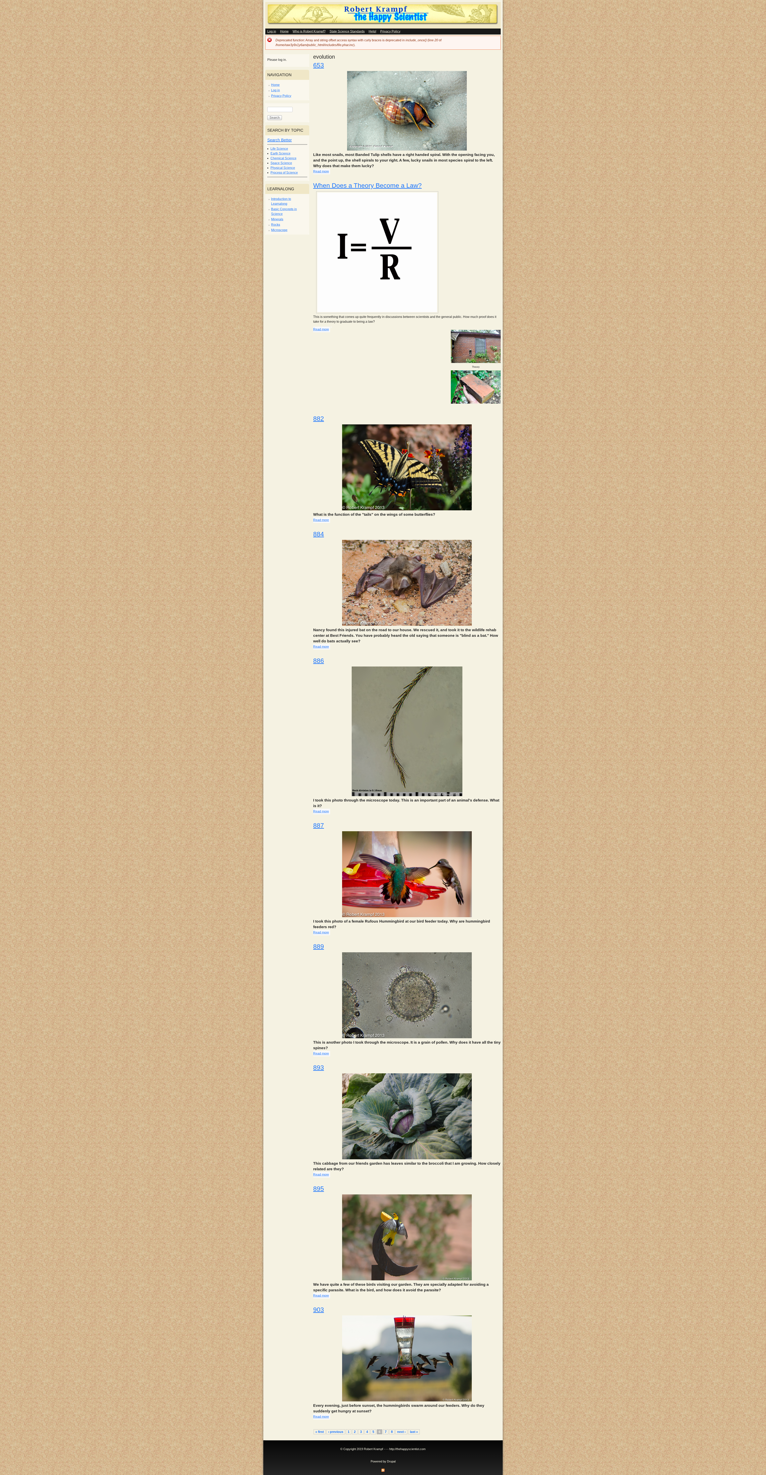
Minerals (277, 219)
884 (318, 534)
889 (318, 946)
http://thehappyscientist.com (407, 1449)
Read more (321, 171)
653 (318, 65)
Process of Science (284, 172)
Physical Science (282, 168)
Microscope (279, 230)
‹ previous (335, 1432)
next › (401, 1432)
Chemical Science (283, 158)
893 (318, 1067)
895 (318, 1188)
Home (284, 31)
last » (414, 1432)
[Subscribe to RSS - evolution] (383, 1471)
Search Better (279, 140)
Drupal (391, 1461)
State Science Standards (347, 31)
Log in (271, 31)
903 (318, 1309)
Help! (372, 31)
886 (318, 660)
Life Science (279, 148)
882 (318, 418)
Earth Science (280, 153)
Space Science (281, 163)
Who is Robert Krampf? (309, 31)
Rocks (275, 224)
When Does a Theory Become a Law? (367, 185)
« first (319, 1432)
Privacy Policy (390, 31)
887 (318, 825)
